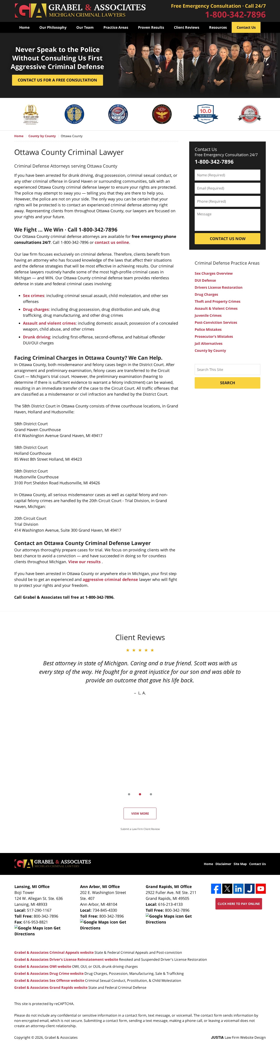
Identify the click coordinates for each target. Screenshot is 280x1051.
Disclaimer (223, 864)
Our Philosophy (52, 27)
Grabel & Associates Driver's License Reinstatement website (66, 959)
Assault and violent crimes (49, 323)
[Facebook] (216, 889)
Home (24, 27)
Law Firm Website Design (238, 1037)
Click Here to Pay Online (239, 904)
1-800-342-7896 (235, 14)
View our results (85, 561)
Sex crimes (33, 295)
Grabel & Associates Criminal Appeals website (54, 952)
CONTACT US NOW (227, 238)
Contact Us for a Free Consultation (57, 80)
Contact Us (246, 27)
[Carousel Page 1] (129, 794)
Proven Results (151, 27)
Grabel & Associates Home (80, 11)
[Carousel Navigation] (140, 794)
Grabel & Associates (61, 1037)
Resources (218, 27)
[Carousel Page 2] (140, 794)
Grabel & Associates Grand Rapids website (51, 987)
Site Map (240, 864)
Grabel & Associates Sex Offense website (49, 980)
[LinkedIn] (238, 889)
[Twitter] (227, 889)
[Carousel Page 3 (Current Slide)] (150, 794)
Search (227, 382)
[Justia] (250, 889)
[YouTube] (261, 889)
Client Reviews (186, 27)
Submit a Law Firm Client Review (140, 829)
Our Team (85, 27)
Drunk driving (36, 337)
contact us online (112, 242)
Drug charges (36, 309)
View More (140, 813)
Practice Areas (115, 27)
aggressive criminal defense (110, 579)
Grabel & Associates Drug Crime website (49, 973)
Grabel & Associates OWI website (42, 966)
